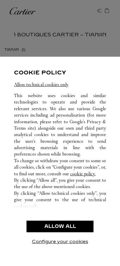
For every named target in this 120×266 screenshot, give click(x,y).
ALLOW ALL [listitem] (60, 226)
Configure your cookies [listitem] (60, 241)
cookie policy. (83, 173)
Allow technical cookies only (41, 84)
